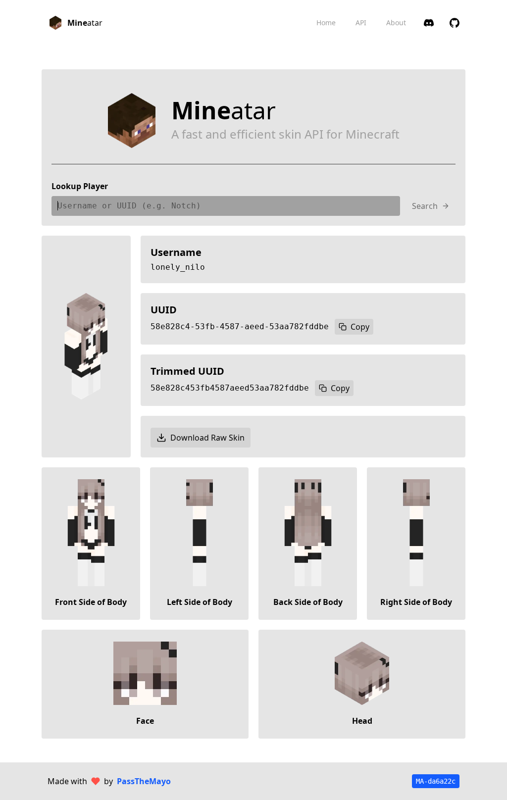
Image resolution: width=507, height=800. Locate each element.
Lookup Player (79, 186)
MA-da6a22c (436, 781)
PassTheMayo (144, 781)
